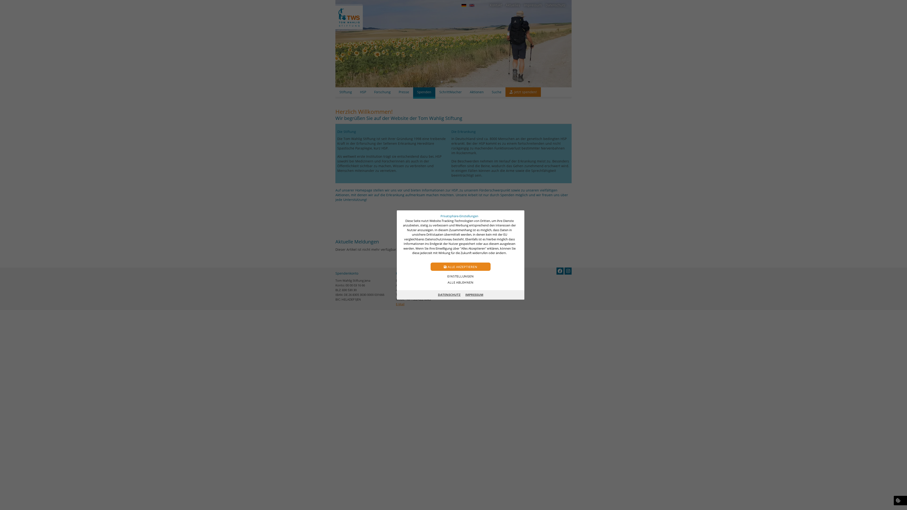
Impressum (474, 295)
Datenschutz (449, 295)
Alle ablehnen (460, 282)
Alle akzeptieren (462, 267)
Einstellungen (460, 276)
